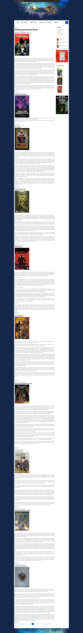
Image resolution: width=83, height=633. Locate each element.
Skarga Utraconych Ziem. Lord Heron (23, 510)
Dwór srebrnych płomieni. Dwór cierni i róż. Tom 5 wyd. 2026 (63, 38)
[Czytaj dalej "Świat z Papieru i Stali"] (59, 89)
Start (17, 22)
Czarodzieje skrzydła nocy (61, 76)
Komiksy (18, 90)
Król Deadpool (18, 127)
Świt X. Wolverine (18, 246)
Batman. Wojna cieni (19, 316)
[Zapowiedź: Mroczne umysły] (22, 106)
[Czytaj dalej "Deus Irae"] (59, 72)
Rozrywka (48, 22)
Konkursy (56, 22)
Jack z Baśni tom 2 (19, 451)
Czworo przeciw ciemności (20, 566)
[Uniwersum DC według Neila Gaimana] (22, 44)
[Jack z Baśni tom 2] (22, 462)
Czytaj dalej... (17, 124)
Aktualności (24, 22)
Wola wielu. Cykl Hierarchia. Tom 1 (63, 45)
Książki (18, 621)
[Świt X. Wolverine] (22, 258)
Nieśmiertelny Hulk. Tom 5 (20, 189)
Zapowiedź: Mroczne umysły (21, 94)
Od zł (61, 39)
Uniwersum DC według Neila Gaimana (23, 33)
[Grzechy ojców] (62, 104)
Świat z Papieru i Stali (60, 85)
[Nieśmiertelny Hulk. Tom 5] (22, 201)
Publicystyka (33, 22)
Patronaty (41, 22)
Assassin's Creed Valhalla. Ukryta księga (23, 383)
